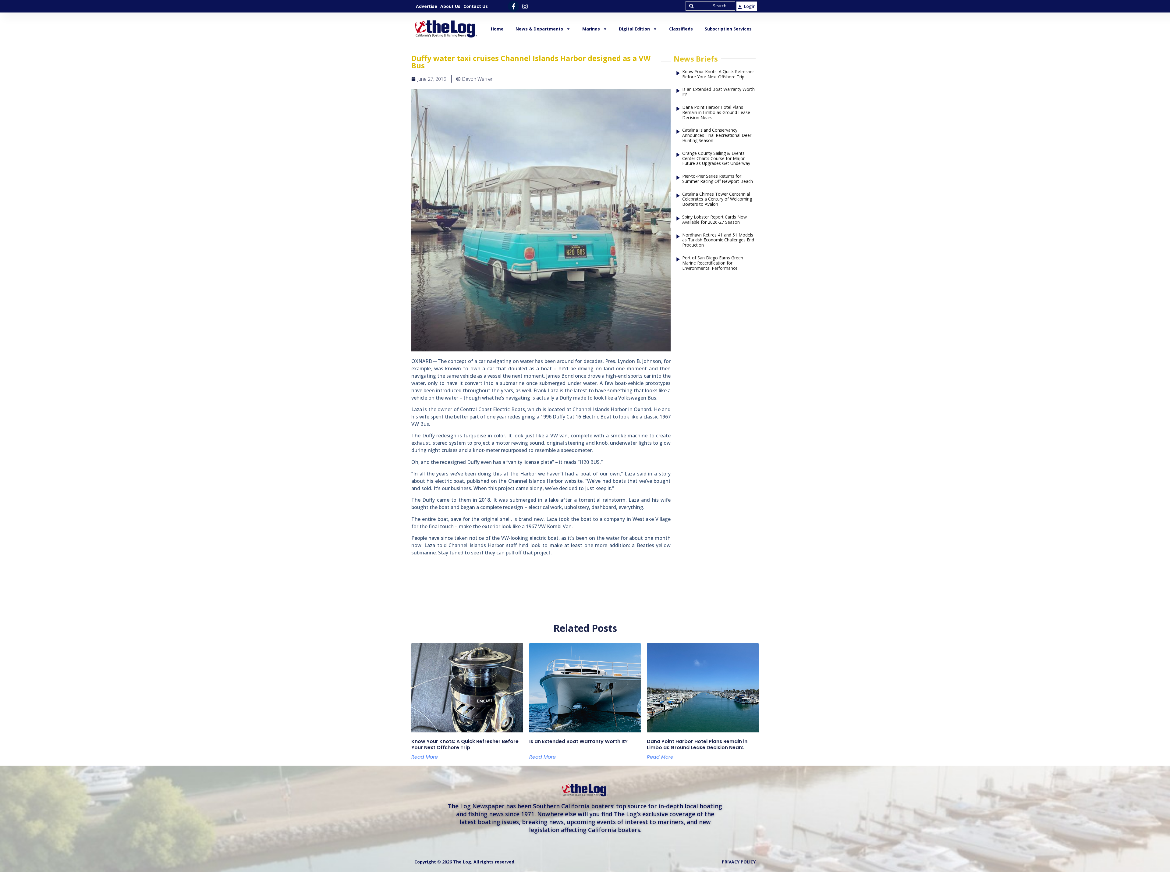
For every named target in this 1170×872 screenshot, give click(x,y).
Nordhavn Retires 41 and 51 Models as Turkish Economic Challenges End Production (718, 240)
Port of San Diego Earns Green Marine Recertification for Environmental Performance (712, 263)
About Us (450, 6)
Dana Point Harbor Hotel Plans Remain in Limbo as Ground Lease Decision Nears (716, 112)
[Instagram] (524, 6)
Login (750, 6)
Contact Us (475, 6)
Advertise (426, 6)
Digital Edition (634, 29)
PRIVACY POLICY (739, 862)
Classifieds (681, 29)
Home (497, 29)
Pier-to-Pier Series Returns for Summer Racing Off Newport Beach (717, 179)
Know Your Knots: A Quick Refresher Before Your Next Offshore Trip (718, 74)
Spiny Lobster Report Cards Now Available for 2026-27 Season (714, 220)
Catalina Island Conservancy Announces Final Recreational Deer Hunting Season (716, 135)
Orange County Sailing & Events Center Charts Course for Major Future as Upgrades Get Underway (716, 158)
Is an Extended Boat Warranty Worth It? (718, 92)
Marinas (591, 29)
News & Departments (539, 29)
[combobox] (710, 6)
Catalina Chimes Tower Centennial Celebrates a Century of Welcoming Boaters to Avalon (717, 199)
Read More (424, 757)
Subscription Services (728, 29)
